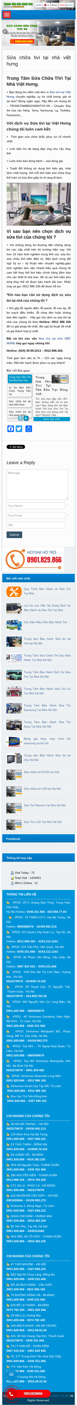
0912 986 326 (37, 1080)
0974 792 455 (15, 1309)
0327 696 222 (38, 1100)
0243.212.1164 (48, 941)
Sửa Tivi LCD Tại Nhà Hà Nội (43, 822)
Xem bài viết (52, 419)
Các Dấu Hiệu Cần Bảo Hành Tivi (45, 622)
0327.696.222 (37, 1138)
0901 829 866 (35, 1070)
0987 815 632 (26, 966)
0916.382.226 (36, 1159)
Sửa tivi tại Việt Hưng (50, 123)
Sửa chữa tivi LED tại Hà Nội (42, 788)
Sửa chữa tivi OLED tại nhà (41, 772)
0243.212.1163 (48, 951)
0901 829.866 (15, 1080)
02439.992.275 (37, 1040)
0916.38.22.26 (37, 1381)
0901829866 (14, 1200)
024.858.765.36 (36, 996)
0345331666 (36, 1231)
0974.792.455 (37, 1179)
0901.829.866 (15, 1025)
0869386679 (25, 926)
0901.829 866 (15, 1010)
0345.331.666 (36, 911)
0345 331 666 (36, 1025)
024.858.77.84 (56, 911)
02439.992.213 (46, 926)
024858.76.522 (36, 981)
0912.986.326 (26, 941)
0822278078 (14, 981)
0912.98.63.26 (37, 1330)
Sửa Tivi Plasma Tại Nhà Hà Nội (45, 805)
